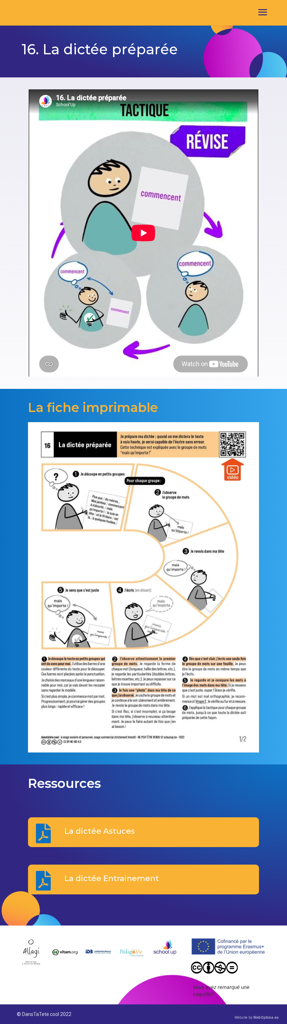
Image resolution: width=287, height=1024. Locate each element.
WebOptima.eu (266, 1017)
